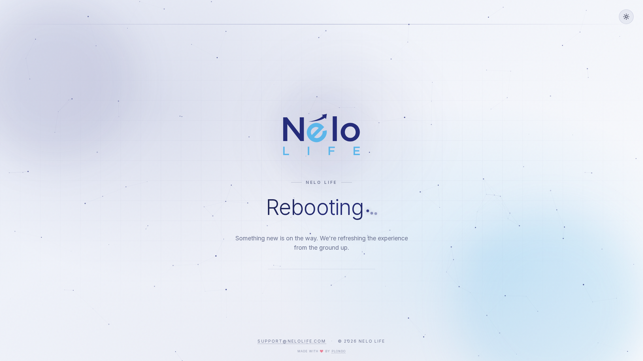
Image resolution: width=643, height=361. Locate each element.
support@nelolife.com (292, 341)
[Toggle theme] (626, 16)
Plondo (339, 351)
